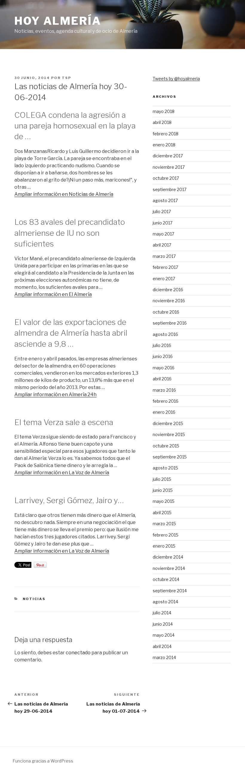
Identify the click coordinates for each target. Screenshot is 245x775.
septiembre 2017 (169, 189)
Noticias (34, 599)
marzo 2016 (164, 390)
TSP (66, 78)
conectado (78, 652)
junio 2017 (162, 222)
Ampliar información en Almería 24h (55, 394)
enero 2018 (164, 144)
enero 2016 (164, 412)
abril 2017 (162, 244)
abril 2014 (162, 646)
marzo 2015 (164, 523)
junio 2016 (163, 356)
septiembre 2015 (170, 456)
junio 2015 (163, 490)
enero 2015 (164, 545)
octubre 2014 (166, 579)
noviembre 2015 (169, 434)
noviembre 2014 (169, 568)
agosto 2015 (165, 467)
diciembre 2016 (168, 289)
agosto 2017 (165, 200)
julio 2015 (162, 479)
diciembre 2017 (168, 155)
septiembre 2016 (170, 323)
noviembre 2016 (169, 300)
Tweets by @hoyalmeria (176, 78)
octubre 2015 (166, 445)
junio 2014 (163, 624)
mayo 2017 (163, 233)
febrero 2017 (165, 267)
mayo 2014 (163, 635)
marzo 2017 (164, 256)
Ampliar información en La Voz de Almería (61, 472)
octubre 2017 (166, 178)
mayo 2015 (163, 501)
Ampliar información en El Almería (53, 294)
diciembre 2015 (168, 423)
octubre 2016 (166, 311)
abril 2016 (162, 378)
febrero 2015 (165, 534)
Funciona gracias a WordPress (43, 760)
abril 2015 (162, 512)
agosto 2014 (165, 601)
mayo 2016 (163, 367)
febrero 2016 (165, 401)
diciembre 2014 (168, 556)
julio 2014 (162, 612)
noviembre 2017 (169, 167)
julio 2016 (162, 345)
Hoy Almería (57, 20)
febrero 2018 (165, 133)
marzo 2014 (164, 657)
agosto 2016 (165, 334)
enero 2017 (164, 278)
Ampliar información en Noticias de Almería (63, 194)
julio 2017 (162, 211)
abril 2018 (162, 122)
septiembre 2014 (170, 590)
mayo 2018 (163, 111)
